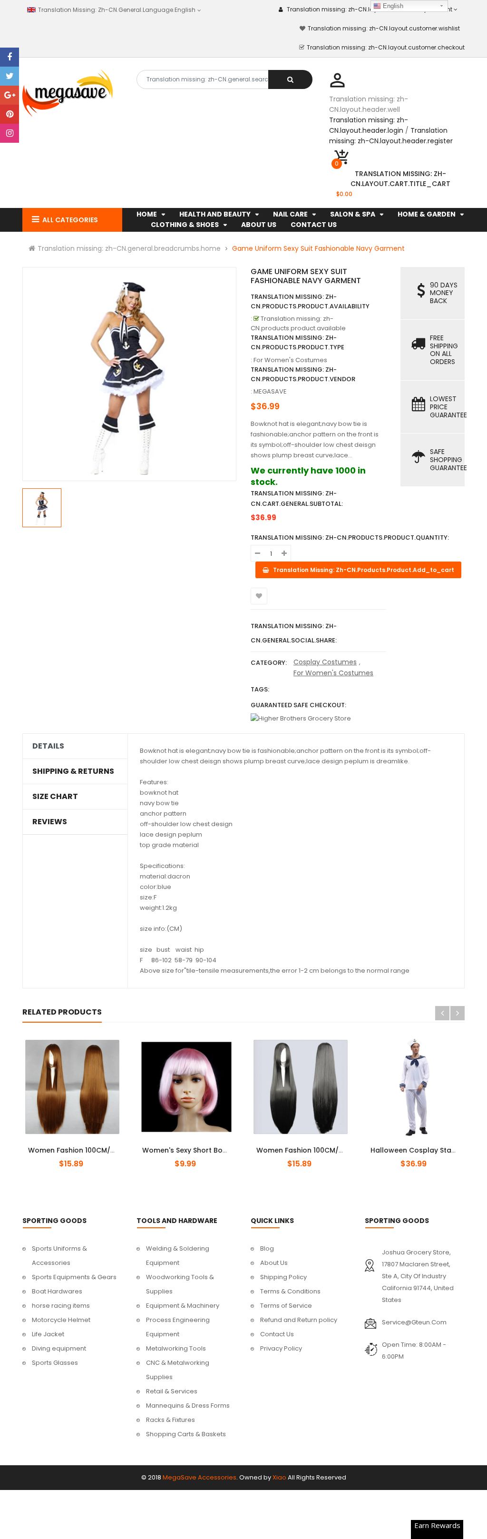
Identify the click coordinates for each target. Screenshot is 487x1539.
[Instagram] (9, 133)
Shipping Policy (283, 1277)
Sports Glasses (55, 1362)
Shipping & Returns (73, 771)
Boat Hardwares (57, 1291)
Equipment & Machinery (182, 1305)
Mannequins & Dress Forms (188, 1405)
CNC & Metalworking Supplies (177, 1369)
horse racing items (61, 1305)
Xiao (279, 1477)
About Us (274, 1262)
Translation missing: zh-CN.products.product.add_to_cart (80, 1145)
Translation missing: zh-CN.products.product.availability (310, 301)
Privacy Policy (281, 1348)
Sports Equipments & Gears (74, 1277)
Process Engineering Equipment (178, 1327)
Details (48, 746)
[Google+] (9, 95)
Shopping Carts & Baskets (186, 1434)
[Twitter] (9, 76)
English (392, 6)
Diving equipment (59, 1348)
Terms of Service (286, 1305)
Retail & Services (171, 1391)
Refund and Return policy (298, 1319)
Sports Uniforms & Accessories (59, 1255)
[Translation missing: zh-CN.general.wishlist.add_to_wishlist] (259, 596)
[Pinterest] (9, 114)
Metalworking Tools (176, 1348)
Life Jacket (48, 1334)
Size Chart (55, 796)
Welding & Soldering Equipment (177, 1255)
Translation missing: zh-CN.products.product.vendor (303, 374)
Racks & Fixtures (170, 1419)
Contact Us (277, 1334)
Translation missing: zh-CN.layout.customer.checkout (386, 47)
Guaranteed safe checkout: (298, 705)
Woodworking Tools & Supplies (180, 1284)
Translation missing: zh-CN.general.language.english (115, 10)
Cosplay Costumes (325, 662)
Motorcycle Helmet (61, 1319)
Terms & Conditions (290, 1291)
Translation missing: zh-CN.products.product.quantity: (350, 537)
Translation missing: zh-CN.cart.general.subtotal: (297, 498)
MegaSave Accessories (199, 1477)
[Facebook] (9, 57)
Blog (267, 1248)
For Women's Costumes (333, 673)
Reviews (49, 822)
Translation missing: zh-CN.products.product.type (297, 342)
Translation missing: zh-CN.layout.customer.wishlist (384, 28)
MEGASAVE (270, 391)
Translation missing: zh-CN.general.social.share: (294, 633)
